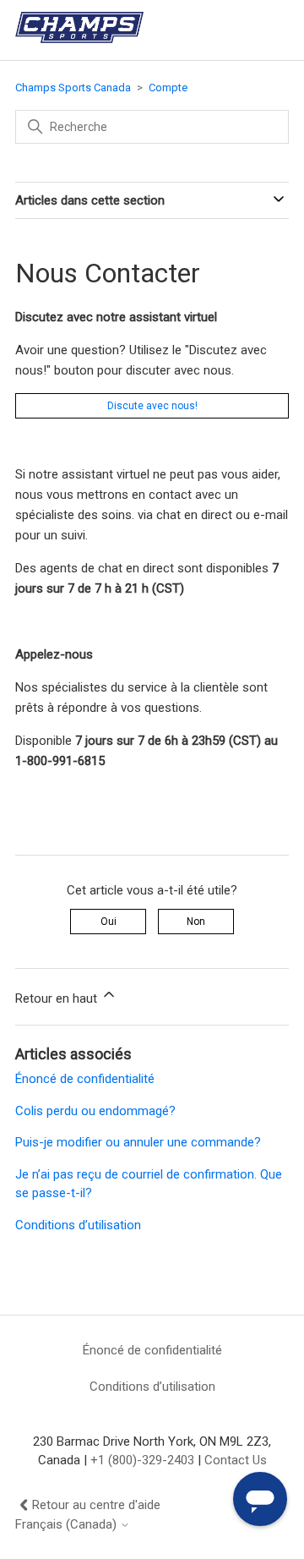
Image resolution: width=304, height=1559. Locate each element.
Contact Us (235, 1460)
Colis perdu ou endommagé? (95, 1111)
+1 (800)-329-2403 (142, 1460)
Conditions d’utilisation (78, 1225)
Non (196, 921)
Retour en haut (57, 998)
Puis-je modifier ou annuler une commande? (138, 1142)
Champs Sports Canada (73, 87)
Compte (168, 87)
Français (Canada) (67, 1525)
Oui (108, 921)
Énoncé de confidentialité (85, 1078)
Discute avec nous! (152, 406)
